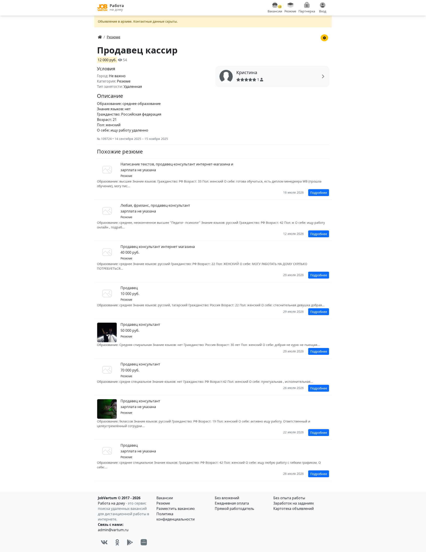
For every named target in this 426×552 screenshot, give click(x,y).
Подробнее (318, 193)
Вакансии (164, 497)
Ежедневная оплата (232, 503)
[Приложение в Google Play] (130, 542)
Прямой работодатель (234, 508)
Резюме (163, 503)
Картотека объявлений (293, 508)
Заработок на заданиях (293, 503)
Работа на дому (111, 503)
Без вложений (227, 497)
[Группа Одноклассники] (117, 542)
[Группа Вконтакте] (104, 542)
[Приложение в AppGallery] (144, 542)
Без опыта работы (289, 497)
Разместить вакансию (175, 508)
